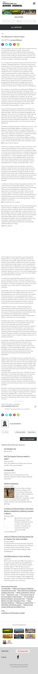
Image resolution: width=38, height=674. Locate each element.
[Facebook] (3, 45)
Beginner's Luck (12, 595)
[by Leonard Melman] (11, 426)
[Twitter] (11, 45)
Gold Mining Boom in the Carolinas (17, 556)
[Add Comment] (7, 45)
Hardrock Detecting (11, 484)
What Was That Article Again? (11, 605)
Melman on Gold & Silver (25, 603)
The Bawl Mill (9, 470)
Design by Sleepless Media (20, 666)
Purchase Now (23, 651)
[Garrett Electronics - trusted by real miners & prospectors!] (19, 12)
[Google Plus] (15, 45)
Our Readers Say (10, 449)
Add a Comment (28, 439)
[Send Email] (18, 45)
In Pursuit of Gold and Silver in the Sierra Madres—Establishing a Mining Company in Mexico (19, 511)
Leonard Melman (16, 40)
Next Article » (32, 432)
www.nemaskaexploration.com (10, 406)
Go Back (5, 432)
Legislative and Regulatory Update (13, 613)
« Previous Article (20, 432)
